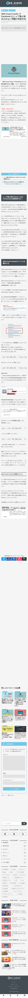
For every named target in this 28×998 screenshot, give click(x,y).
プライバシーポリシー (14, 986)
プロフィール (14, 984)
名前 (4, 773)
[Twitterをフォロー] (5, 834)
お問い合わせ (14, 988)
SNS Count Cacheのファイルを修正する (14, 181)
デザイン (14, 856)
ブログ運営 (14, 862)
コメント (5, 754)
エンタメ (14, 849)
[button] (24, 823)
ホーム (14, 982)
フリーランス (14, 859)
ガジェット (14, 852)
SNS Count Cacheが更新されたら (14, 184)
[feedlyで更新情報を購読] (14, 834)
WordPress (5, 10)
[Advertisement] (14, 48)
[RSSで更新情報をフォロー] (23, 834)
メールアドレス (7, 780)
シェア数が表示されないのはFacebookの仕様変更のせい (14, 178)
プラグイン (12, 10)
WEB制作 (14, 842)
